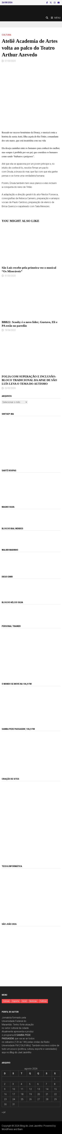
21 (47, 1094)
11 (22, 1089)
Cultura (6, 35)
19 (30, 1094)
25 (22, 1099)
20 (38, 1094)
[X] (51, 2)
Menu (57, 17)
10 (13, 1089)
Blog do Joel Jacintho (20, 1052)
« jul (3, 1112)
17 (13, 1094)
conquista (9, 187)
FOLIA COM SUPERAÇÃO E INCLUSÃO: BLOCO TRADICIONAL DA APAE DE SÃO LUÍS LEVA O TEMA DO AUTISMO (29, 380)
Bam (20, 1129)
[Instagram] (55, 2)
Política (43, 1001)
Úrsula (10, 171)
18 (22, 1094)
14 (47, 1089)
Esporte (15, 1001)
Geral (24, 1001)
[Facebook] (47, 2)
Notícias (33, 1001)
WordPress (7, 1129)
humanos (32, 148)
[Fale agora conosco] (31, 819)
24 (13, 1099)
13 (38, 1089)
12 (30, 1089)
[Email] (58, 2)
